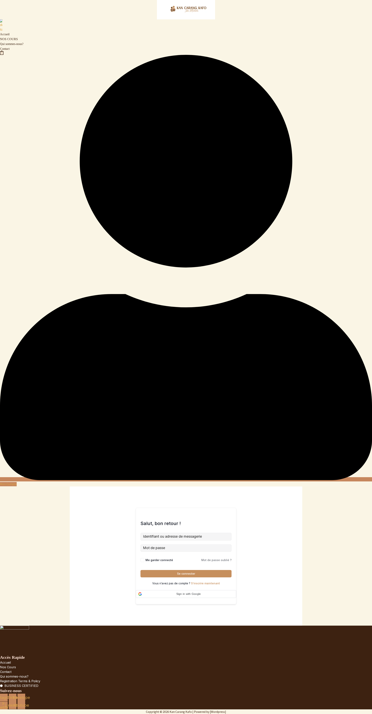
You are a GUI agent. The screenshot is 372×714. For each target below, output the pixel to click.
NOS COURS (9, 39)
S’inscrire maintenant (205, 583)
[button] (186, 594)
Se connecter (186, 573)
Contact (4, 48)
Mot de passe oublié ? (216, 560)
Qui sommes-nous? (11, 44)
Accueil (4, 34)
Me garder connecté (159, 560)
